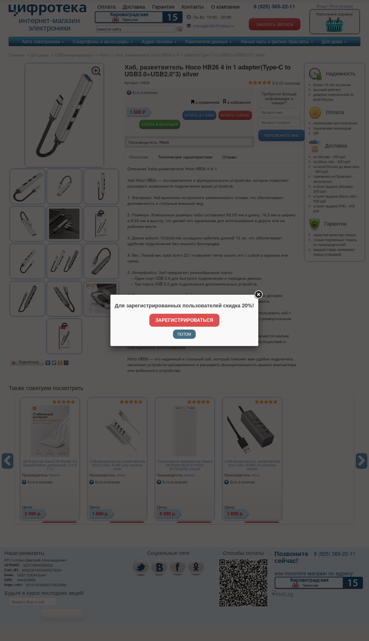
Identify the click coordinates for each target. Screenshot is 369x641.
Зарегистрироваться (184, 320)
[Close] (258, 295)
